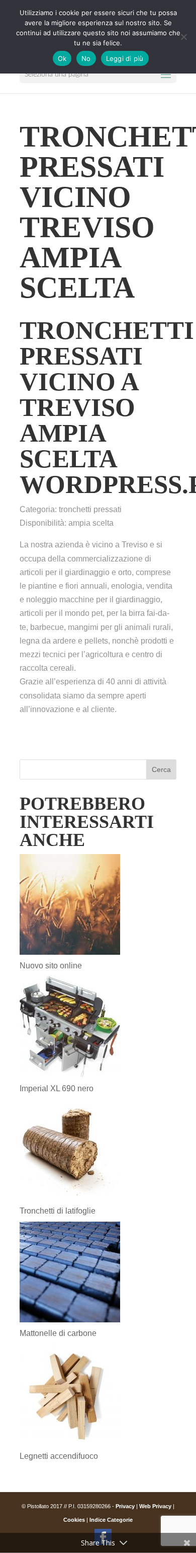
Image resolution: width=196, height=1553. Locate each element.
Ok (62, 58)
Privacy (125, 1506)
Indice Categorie (111, 1520)
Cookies (74, 1520)
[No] (183, 37)
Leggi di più (125, 58)
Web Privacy (155, 1506)
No (86, 58)
